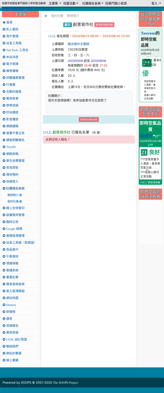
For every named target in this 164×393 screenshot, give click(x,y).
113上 (52, 36)
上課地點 (58, 49)
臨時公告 (11, 221)
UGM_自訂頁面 (16, 339)
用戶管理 (11, 36)
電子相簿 (11, 63)
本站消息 (11, 56)
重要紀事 (11, 277)
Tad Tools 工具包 (16, 49)
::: (43, 12)
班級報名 (11, 325)
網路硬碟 (11, 126)
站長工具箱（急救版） (21, 242)
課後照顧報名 (15, 139)
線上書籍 (11, 360)
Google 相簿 (13, 228)
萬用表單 (11, 98)
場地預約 (11, 174)
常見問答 (11, 167)
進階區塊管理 (15, 235)
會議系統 (11, 270)
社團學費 (58, 70)
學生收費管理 (15, 160)
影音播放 (11, 119)
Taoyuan (148, 33)
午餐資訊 (11, 256)
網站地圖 (11, 297)
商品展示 (11, 249)
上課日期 (58, 61)
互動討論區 (13, 91)
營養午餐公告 (15, 133)
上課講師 (58, 44)
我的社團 (57, 15)
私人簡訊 (11, 29)
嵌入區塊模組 (15, 290)
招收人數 (58, 75)
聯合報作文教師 (78, 43)
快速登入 (11, 181)
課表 (8, 318)
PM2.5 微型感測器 (150, 182)
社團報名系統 (15, 188)
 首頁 (7, 22)
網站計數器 (13, 353)
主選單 (54, 3)
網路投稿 (11, 153)
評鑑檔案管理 (15, 77)
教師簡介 (73, 15)
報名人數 (58, 81)
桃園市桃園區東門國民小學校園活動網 (24, 3)
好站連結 (11, 112)
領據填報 (11, 263)
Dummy (10, 304)
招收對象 (58, 55)
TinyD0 (10, 146)
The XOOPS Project (65, 382)
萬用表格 (11, 332)
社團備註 (58, 87)
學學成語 (11, 105)
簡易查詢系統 (15, 284)
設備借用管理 (15, 214)
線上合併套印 (15, 207)
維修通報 (11, 70)
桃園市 (146, 136)
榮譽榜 (10, 311)
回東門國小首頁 (116, 3)
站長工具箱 (13, 43)
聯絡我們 (11, 346)
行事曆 (10, 84)
